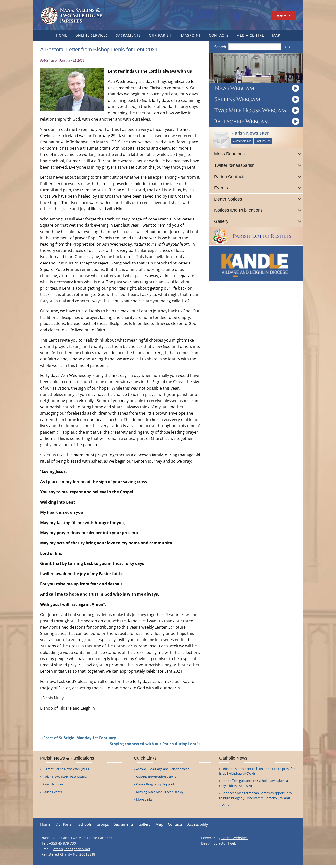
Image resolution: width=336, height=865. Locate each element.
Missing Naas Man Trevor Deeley (159, 791)
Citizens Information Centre (156, 776)
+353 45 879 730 (62, 843)
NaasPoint (190, 35)
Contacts (219, 35)
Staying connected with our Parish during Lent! (154, 743)
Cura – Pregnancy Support (155, 784)
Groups (102, 824)
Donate (283, 16)
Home (61, 35)
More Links (144, 799)
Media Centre (250, 35)
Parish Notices (52, 784)
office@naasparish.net (71, 849)
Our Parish (160, 35)
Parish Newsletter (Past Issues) (64, 776)
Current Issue (242, 141)
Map (276, 35)
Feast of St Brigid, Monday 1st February (79, 737)
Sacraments (128, 35)
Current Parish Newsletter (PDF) (65, 769)
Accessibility (197, 824)
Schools (85, 824)
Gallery (144, 824)
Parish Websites (234, 838)
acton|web (227, 843)
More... (226, 805)
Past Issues (263, 141)
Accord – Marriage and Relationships (162, 769)
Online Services (91, 35)
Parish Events (52, 791)
